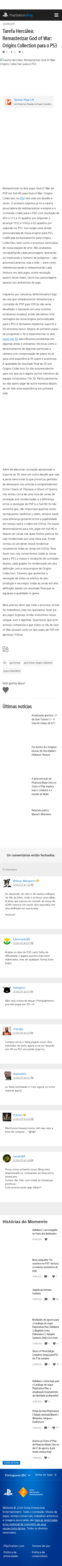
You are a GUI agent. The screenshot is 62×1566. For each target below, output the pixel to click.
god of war (14, 662)
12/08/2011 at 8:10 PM (23, 991)
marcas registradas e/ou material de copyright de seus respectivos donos (30, 1524)
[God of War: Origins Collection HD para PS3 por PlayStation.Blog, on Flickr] (31, 457)
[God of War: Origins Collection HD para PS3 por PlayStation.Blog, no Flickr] (31, 429)
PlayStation (21, 15)
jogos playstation (11, 670)
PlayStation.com (13, 1546)
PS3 (22, 198)
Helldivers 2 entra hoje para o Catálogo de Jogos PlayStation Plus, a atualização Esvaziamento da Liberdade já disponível (45, 1388)
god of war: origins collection (38, 662)
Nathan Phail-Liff (24, 99)
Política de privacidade (10, 1554)
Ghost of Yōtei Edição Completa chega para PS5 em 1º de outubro (45, 1354)
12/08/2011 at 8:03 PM (23, 943)
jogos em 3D (10, 339)
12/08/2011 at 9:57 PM (23, 1077)
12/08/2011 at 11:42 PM (23, 1118)
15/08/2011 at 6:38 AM (23, 1160)
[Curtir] (46, 1239)
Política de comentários (40, 1554)
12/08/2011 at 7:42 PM (23, 884)
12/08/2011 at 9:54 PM (23, 1032)
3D (4, 662)
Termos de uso (41, 1546)
